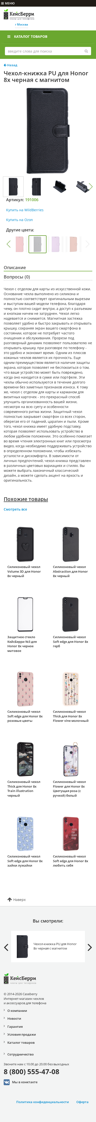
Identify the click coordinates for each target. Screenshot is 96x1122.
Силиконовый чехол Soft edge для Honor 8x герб (70, 641)
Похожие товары (26, 499)
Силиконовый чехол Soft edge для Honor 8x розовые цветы (25, 716)
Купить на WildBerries (25, 210)
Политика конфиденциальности (42, 1102)
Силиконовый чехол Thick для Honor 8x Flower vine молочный (71, 716)
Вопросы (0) (17, 277)
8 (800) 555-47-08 (31, 1071)
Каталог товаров (30, 36)
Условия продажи (21, 1034)
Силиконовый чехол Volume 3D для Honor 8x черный (24, 571)
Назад (11, 65)
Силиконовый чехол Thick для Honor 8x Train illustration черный (23, 788)
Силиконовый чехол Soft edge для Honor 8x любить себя (70, 861)
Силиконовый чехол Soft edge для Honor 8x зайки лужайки (25, 861)
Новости (14, 1018)
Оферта (82, 1102)
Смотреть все (15, 509)
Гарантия (15, 1026)
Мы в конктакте (24, 1082)
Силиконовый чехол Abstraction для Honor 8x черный (70, 571)
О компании (17, 1010)
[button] (91, 186)
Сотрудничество (20, 1054)
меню (10, 3)
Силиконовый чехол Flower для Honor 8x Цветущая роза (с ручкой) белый (69, 788)
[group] (20, 244)
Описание (15, 267)
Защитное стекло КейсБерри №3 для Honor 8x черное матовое (22, 644)
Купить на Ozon (19, 219)
